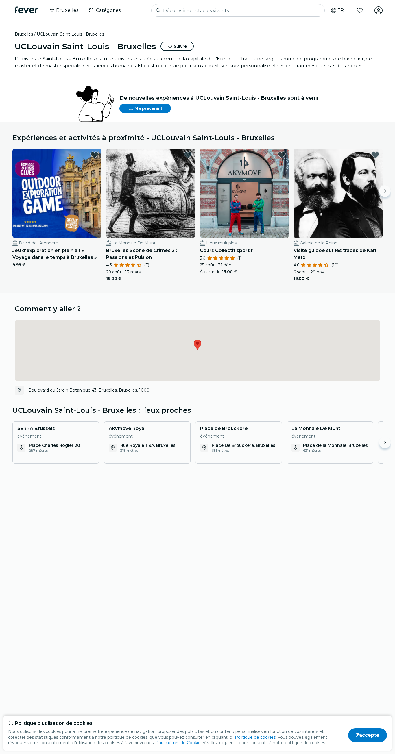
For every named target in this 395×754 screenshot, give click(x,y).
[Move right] (385, 191)
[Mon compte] (378, 10)
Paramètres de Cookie (178, 742)
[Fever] (26, 10)
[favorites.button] (94, 155)
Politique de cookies (255, 737)
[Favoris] (360, 10)
